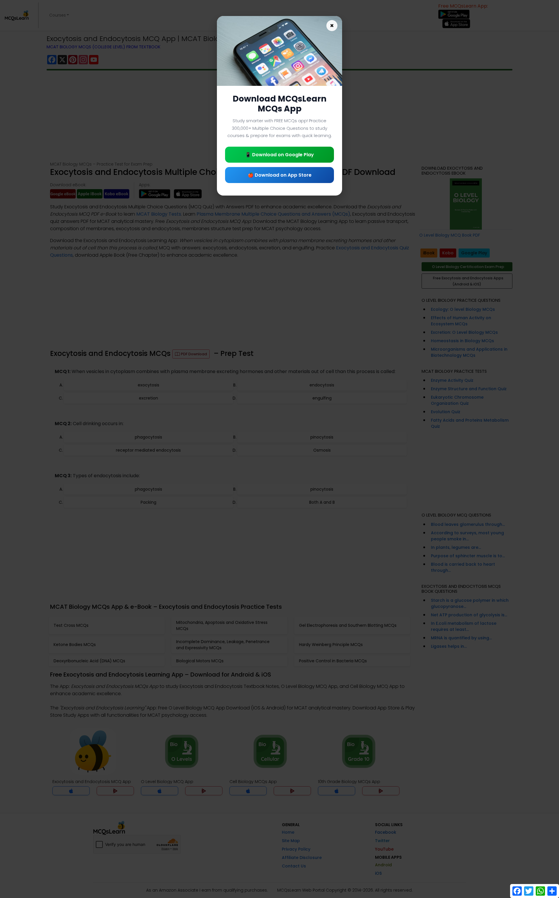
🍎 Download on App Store (280, 175)
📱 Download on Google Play (279, 154)
